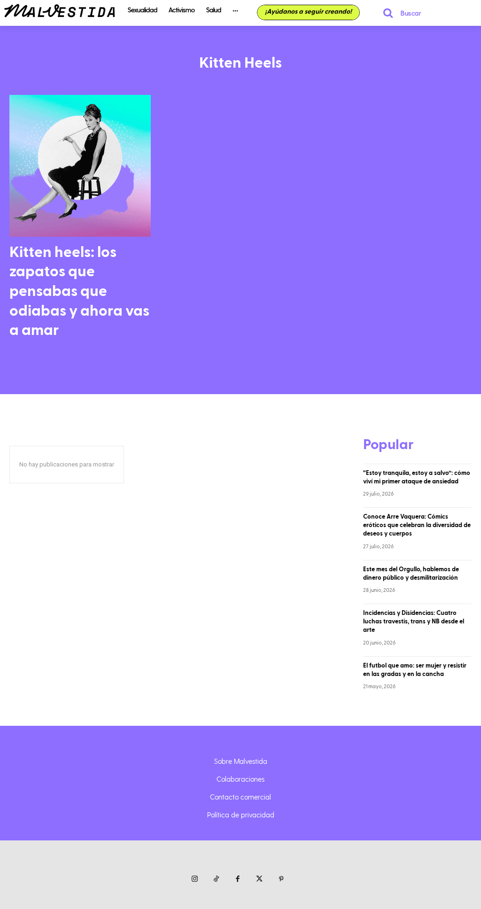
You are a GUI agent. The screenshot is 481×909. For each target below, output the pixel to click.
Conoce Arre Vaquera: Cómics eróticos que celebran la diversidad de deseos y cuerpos (417, 525)
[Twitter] (259, 879)
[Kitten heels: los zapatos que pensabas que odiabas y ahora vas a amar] (80, 165)
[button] (398, 13)
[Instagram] (194, 879)
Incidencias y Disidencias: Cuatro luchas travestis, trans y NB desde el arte (413, 621)
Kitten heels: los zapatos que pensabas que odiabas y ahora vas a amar (79, 291)
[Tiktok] (216, 879)
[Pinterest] (280, 879)
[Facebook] (237, 879)
